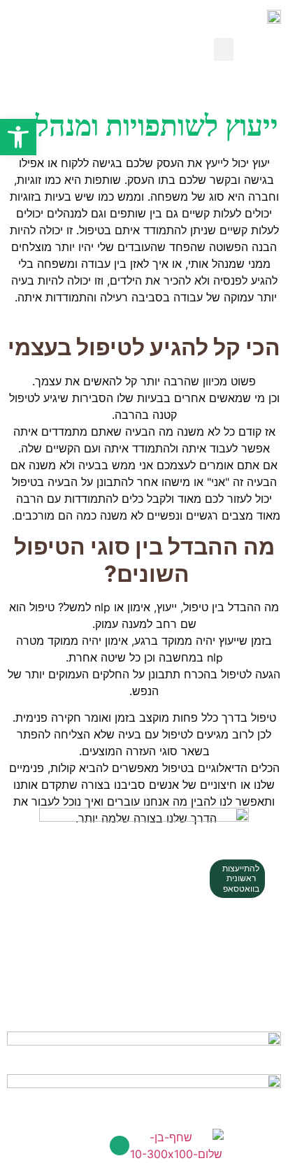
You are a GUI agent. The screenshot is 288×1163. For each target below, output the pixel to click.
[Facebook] (119, 1145)
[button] (223, 49)
